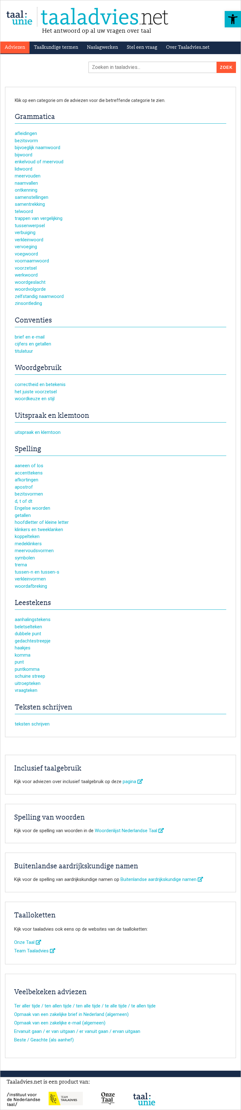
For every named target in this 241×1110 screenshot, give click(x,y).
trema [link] (21, 565)
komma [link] (22, 655)
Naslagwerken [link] (102, 47)
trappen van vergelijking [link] (38, 218)
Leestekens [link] (33, 603)
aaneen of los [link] (29, 465)
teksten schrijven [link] (32, 724)
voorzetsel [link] (26, 268)
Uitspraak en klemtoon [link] (52, 416)
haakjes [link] (22, 648)
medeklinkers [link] (28, 544)
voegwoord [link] (26, 254)
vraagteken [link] (26, 690)
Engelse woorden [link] (32, 508)
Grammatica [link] (35, 117)
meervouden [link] (27, 176)
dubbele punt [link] (28, 633)
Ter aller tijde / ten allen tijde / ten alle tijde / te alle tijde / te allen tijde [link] (85, 1006)
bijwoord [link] (23, 155)
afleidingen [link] (26, 133)
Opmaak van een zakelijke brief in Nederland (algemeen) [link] (71, 1014)
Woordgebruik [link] (38, 368)
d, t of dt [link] (23, 501)
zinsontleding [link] (28, 303)
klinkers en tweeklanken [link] (39, 529)
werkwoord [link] (26, 275)
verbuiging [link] (25, 232)
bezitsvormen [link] (29, 494)
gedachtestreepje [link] (33, 641)
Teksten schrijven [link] (43, 707)
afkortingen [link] (26, 480)
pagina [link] (130, 781)
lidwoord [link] (23, 169)
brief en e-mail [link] (30, 337)
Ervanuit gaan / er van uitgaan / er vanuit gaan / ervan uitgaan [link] (77, 1031)
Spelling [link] (28, 449)
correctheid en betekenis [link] (40, 384)
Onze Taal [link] (25, 942)
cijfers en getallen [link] (33, 344)
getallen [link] (23, 515)
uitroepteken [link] (27, 683)
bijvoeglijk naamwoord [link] (37, 147)
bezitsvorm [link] (26, 140)
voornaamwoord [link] (32, 261)
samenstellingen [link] (31, 197)
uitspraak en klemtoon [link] (38, 432)
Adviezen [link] (15, 47)
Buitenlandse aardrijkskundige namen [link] (159, 879)
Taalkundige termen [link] (56, 47)
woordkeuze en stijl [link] (35, 398)
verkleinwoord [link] (29, 240)
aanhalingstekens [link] (33, 619)
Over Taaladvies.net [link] (188, 47)
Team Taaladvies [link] (32, 951)
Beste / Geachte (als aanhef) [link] (44, 1040)
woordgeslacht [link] (30, 282)
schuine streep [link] (30, 676)
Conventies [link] (33, 320)
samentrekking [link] (30, 204)
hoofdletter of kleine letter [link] (42, 522)
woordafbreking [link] (31, 586)
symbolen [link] (25, 558)
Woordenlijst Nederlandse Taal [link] (126, 830)
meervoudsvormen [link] (34, 550)
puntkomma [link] (27, 669)
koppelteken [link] (27, 536)
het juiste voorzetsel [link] (36, 392)
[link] (233, 19)
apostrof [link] (24, 487)
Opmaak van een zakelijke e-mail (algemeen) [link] (59, 1023)
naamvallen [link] (26, 183)
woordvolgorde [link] (30, 289)
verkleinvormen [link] (30, 579)
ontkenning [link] (26, 190)
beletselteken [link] (28, 627)
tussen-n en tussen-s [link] (37, 572)
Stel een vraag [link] (142, 47)
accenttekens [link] (29, 473)
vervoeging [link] (26, 246)
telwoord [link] (24, 211)
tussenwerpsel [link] (30, 225)
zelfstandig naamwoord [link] (39, 296)
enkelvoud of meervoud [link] (39, 162)
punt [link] (19, 662)
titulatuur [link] (24, 351)
